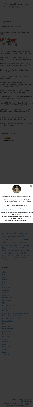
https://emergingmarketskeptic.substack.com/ (16, 209)
